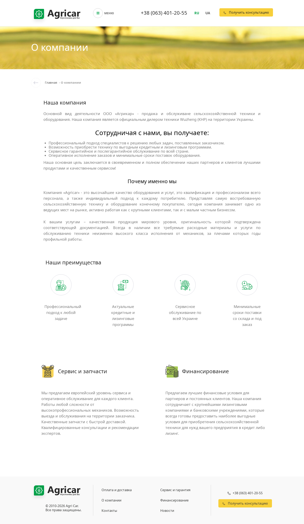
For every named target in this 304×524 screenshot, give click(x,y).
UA (207, 13)
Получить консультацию (248, 12)
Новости (167, 510)
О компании (111, 500)
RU (196, 13)
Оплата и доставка (117, 490)
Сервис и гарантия (175, 490)
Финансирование (174, 500)
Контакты (109, 510)
